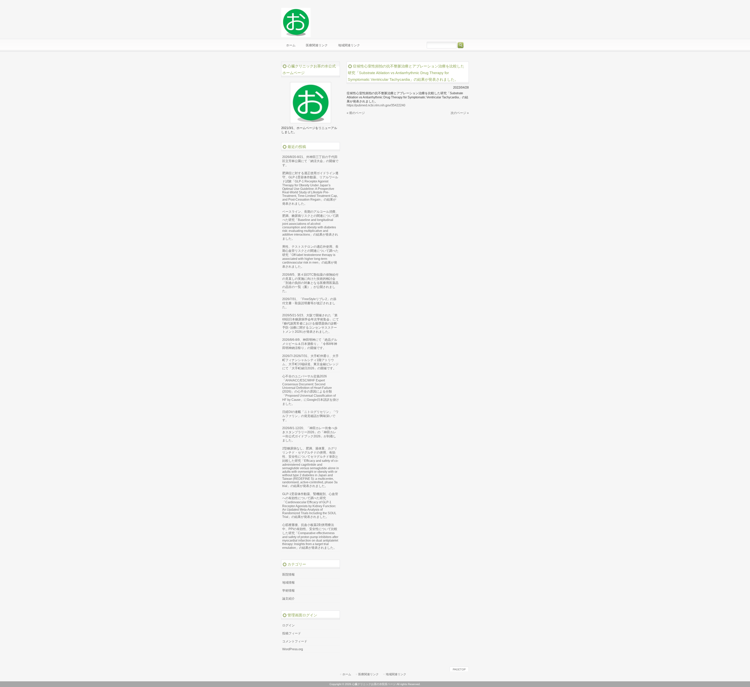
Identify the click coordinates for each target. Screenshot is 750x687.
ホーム (346, 674)
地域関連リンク (396, 674)
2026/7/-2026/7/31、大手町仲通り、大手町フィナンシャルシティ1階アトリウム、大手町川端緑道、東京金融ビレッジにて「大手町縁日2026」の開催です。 (310, 362)
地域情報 (288, 582)
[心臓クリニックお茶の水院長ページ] (296, 35)
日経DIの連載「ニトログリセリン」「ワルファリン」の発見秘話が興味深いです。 (310, 416)
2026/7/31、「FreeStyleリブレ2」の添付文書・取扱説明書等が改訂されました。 (309, 303)
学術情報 (288, 590)
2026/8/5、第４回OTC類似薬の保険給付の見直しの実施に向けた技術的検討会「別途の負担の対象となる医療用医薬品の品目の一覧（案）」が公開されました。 (310, 283)
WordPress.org (292, 649)
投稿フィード (291, 633)
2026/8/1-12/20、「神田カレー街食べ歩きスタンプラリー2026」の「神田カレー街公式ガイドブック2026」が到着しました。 (310, 434)
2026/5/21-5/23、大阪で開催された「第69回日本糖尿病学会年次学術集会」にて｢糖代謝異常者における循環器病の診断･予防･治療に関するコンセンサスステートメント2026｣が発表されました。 (310, 323)
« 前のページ (356, 113)
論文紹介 (288, 598)
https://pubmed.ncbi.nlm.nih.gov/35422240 (376, 105)
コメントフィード (294, 641)
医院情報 (288, 574)
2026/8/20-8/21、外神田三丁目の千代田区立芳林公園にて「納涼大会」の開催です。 (310, 161)
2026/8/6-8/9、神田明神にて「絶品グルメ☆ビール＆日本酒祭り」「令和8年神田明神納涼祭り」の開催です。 (309, 344)
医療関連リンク (368, 674)
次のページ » (460, 113)
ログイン (288, 625)
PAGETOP (459, 669)
